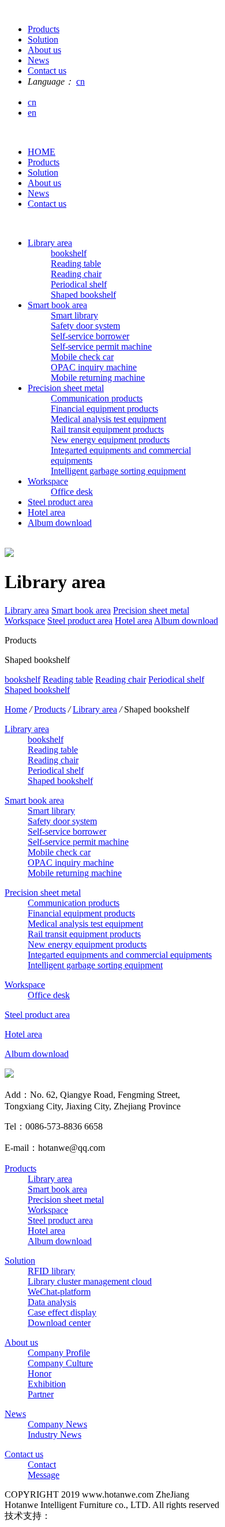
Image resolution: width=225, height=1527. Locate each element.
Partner (41, 1394)
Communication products (96, 398)
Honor (39, 1373)
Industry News (54, 1434)
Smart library (74, 315)
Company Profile (59, 1353)
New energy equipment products (110, 440)
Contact (42, 1464)
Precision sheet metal (66, 388)
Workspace (48, 481)
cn (80, 81)
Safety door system (85, 326)
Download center (59, 1323)
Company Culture (60, 1363)
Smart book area (57, 305)
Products (43, 162)
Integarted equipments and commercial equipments (120, 955)
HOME (41, 152)
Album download (60, 523)
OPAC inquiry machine (94, 367)
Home (16, 709)
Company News (57, 1424)
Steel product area (60, 502)
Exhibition (47, 1384)
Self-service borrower (90, 336)
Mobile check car (82, 357)
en (32, 113)
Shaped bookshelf (83, 295)
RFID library (51, 1271)
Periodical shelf (79, 284)
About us (44, 183)
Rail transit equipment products (107, 429)
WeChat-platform (59, 1292)
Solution (43, 172)
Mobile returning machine (98, 377)
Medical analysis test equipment (108, 419)
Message (43, 1475)
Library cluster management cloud (90, 1281)
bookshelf (69, 253)
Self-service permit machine (101, 346)
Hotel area (46, 512)
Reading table (76, 263)
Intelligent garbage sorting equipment (118, 471)
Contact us (47, 204)
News (38, 193)
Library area (50, 243)
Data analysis (52, 1302)
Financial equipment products (104, 409)
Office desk (72, 492)
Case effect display (62, 1312)
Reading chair (76, 274)
